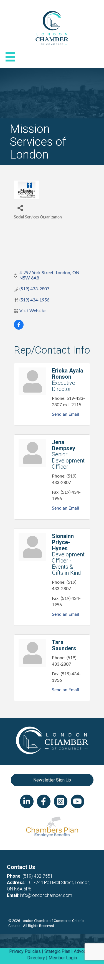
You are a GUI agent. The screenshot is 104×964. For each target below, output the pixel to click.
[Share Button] (20, 207)
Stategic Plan (57, 951)
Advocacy (83, 951)
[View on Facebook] (19, 328)
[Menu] (10, 57)
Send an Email (65, 414)
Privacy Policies (25, 951)
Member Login (63, 957)
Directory (36, 957)
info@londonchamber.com (46, 895)
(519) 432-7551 (37, 876)
